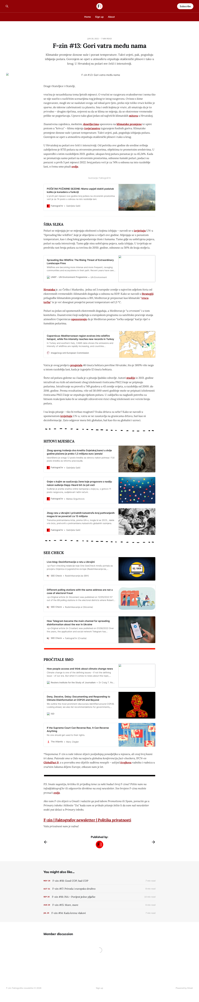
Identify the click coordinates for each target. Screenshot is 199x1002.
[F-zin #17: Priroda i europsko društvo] (99, 889)
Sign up (99, 16)
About (111, 16)
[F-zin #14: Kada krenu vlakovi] (99, 913)
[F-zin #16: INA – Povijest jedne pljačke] (99, 897)
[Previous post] (46, 842)
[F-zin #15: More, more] (99, 905)
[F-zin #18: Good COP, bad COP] (99, 881)
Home (87, 16)
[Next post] (153, 842)
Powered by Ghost (184, 988)
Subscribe (185, 6)
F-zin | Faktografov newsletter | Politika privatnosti (87, 820)
